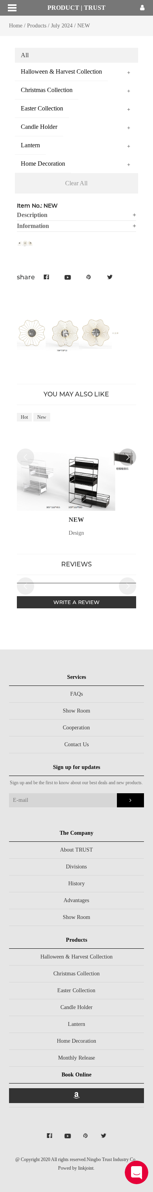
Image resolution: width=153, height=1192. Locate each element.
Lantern (76, 1024)
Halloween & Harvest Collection (76, 957)
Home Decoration (76, 1041)
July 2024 (62, 26)
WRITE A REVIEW (76, 602)
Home (15, 26)
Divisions (76, 867)
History (76, 883)
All (25, 55)
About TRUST (76, 850)
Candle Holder (76, 1007)
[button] (127, 457)
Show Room (76, 711)
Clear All (76, 183)
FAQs (76, 694)
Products (36, 26)
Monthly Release (76, 1058)
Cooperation (76, 728)
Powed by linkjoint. (76, 1168)
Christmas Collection (76, 974)
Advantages (76, 900)
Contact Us (76, 744)
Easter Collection (76, 990)
